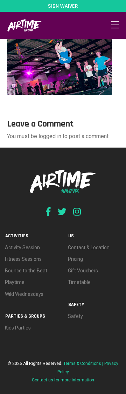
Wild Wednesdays (24, 294)
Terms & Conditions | (83, 363)
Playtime (14, 282)
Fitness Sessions (23, 259)
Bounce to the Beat (26, 270)
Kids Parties (18, 328)
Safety (75, 316)
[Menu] (115, 25)
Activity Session (22, 247)
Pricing (75, 259)
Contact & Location (89, 247)
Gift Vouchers (83, 270)
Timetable (79, 282)
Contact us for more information (63, 380)
